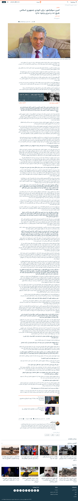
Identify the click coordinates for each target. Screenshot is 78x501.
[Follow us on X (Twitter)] (26, 490)
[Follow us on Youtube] (23, 490)
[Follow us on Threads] (15, 490)
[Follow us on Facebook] (32, 490)
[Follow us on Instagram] (17, 490)
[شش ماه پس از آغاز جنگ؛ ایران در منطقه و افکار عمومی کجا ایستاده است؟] (68, 472)
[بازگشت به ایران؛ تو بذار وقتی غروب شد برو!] (48, 450)
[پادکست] (8, 2)
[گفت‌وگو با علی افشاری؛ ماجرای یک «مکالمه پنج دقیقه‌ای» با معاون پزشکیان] (48, 472)
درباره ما (56, 490)
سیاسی (58, 7)
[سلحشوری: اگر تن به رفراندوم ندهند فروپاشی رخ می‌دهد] (52, 411)
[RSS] (35, 490)
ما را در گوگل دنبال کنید (14, 2)
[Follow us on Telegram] (29, 490)
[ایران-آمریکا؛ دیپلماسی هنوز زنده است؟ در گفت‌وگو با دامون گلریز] (10, 472)
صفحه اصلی (74, 490)
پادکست (75, 496)
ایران (76, 492)
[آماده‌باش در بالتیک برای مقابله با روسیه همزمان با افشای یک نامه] (10, 450)
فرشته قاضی (57, 16)
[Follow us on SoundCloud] (20, 490)
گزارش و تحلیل (72, 443)
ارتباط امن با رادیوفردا (54, 494)
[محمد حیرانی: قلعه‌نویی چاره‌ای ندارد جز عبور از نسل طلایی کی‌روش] (29, 472)
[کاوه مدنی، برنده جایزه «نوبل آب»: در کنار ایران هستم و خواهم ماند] (29, 450)
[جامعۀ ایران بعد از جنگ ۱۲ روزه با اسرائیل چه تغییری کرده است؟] (52, 400)
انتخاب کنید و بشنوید (54, 492)
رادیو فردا (40, 96)
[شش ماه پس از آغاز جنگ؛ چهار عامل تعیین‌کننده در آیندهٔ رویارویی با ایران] (68, 450)
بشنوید (74, 465)
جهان (76, 494)
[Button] (33, 21)
